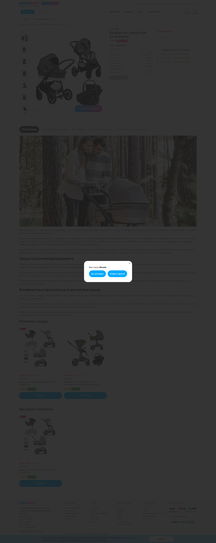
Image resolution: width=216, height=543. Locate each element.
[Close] (129, 263)
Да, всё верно (97, 274)
